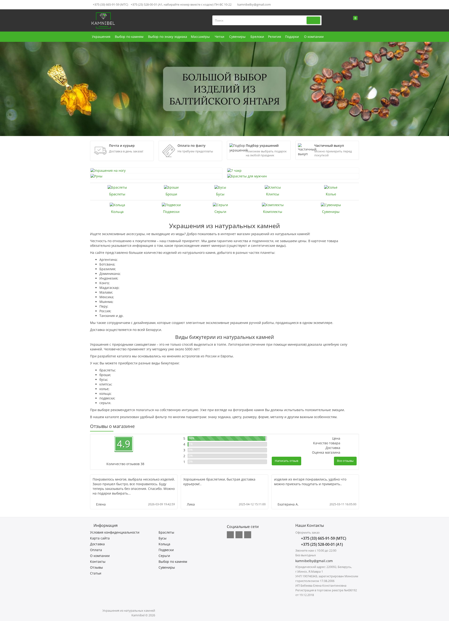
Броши (171, 194)
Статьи (95, 573)
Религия (274, 36)
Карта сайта (100, 538)
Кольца (117, 211)
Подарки (292, 36)
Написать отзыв (286, 461)
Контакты (97, 561)
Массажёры (200, 36)
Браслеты (117, 194)
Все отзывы (345, 461)
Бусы (220, 194)
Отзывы (96, 567)
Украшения (101, 36)
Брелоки (257, 36)
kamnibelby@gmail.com (254, 4)
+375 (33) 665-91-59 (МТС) (110, 4)
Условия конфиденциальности (114, 532)
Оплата (96, 550)
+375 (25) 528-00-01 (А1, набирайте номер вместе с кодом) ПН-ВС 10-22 (181, 4)
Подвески (171, 211)
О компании (314, 36)
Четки (219, 36)
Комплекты (272, 211)
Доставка (97, 544)
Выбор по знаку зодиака (167, 36)
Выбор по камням (129, 36)
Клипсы (272, 194)
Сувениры (237, 36)
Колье (331, 194)
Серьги (220, 211)
